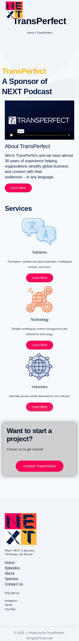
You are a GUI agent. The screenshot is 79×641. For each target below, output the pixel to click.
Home (30, 32)
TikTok (8, 604)
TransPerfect (44, 32)
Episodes (12, 568)
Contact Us (14, 584)
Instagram (11, 600)
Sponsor (11, 579)
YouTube (10, 609)
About (9, 573)
